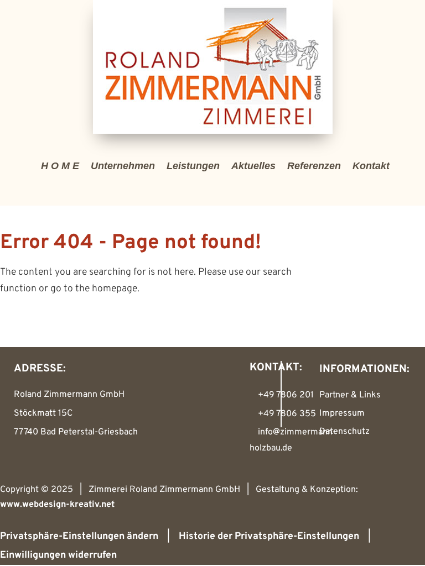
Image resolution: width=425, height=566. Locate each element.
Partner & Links (350, 395)
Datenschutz (344, 431)
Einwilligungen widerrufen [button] (58, 555)
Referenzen (314, 165)
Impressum (342, 413)
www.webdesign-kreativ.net (57, 504)
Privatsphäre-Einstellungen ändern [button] (79, 536)
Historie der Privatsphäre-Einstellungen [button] (269, 536)
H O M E (60, 165)
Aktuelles (253, 165)
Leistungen (193, 165)
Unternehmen (123, 165)
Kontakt (371, 165)
